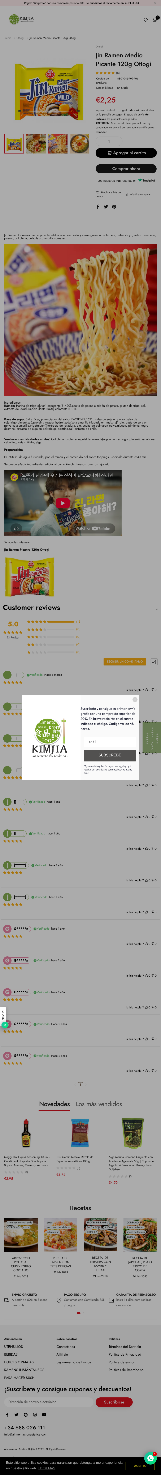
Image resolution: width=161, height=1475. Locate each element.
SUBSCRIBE (110, 755)
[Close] (135, 699)
